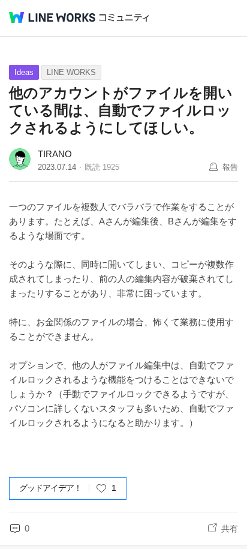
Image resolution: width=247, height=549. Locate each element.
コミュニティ (124, 17)
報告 (230, 167)
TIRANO (55, 154)
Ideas (24, 72)
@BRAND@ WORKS (52, 17)
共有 (229, 528)
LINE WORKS (71, 72)
